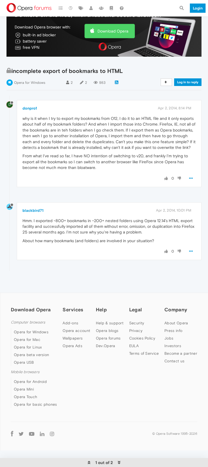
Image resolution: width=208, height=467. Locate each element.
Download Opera (113, 31)
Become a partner (180, 353)
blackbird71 (33, 210)
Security (136, 323)
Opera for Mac (27, 339)
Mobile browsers (25, 372)
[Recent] (71, 8)
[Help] (121, 8)
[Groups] (101, 8)
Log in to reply (188, 82)
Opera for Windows (29, 83)
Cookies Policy (142, 338)
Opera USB (24, 362)
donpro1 (29, 108)
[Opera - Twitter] (21, 433)
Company (175, 309)
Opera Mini (24, 389)
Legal (135, 309)
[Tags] (81, 8)
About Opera (176, 323)
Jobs (168, 338)
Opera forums (108, 338)
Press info (173, 330)
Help (101, 309)
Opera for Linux (28, 347)
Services (73, 309)
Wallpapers (73, 338)
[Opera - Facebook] (12, 433)
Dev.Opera (105, 346)
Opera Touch (25, 397)
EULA (134, 346)
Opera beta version (31, 355)
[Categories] (61, 8)
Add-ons (70, 323)
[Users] (91, 8)
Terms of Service (144, 353)
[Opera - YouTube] (31, 433)
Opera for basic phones (35, 404)
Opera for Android (30, 381)
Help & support (109, 323)
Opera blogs (107, 330)
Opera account (76, 330)
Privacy (135, 330)
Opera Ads (72, 346)
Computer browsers (28, 322)
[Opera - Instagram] (52, 433)
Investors (172, 346)
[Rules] (111, 8)
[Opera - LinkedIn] (42, 433)
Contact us (174, 361)
